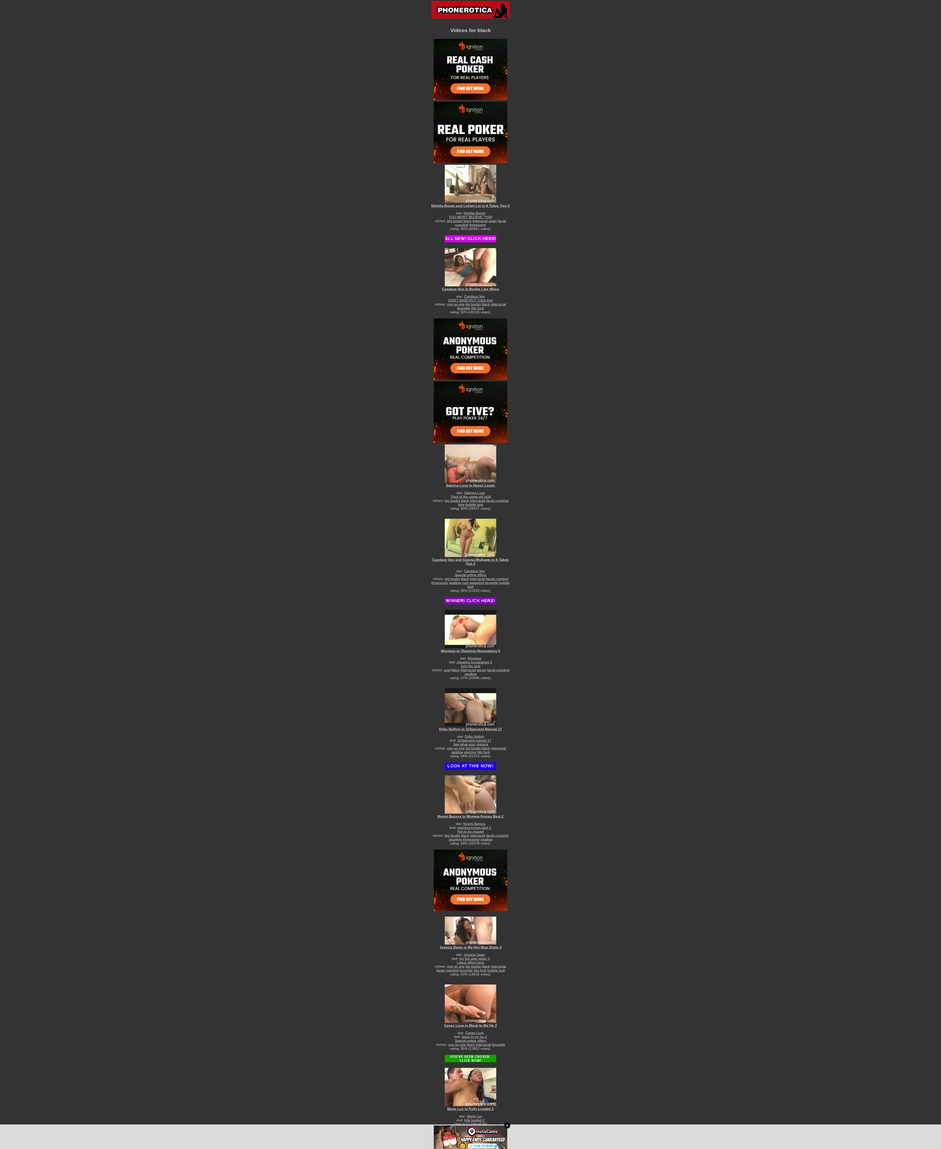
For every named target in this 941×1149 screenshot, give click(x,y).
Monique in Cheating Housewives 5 (470, 651)
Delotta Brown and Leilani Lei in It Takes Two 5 (470, 206)
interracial (480, 221)
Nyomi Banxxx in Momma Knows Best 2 (470, 816)
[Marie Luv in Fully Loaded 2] (470, 1087)
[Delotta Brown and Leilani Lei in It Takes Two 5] (470, 184)
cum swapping (473, 583)
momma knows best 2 (474, 828)
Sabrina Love (474, 493)
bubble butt (474, 504)
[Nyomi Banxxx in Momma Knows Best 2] (470, 794)
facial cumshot (497, 501)
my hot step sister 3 (474, 958)
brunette (463, 308)
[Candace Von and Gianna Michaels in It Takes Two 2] (470, 538)
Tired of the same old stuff (470, 497)
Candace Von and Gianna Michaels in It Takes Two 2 (470, 562)
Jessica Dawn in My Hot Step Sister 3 (471, 947)
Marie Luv (474, 1116)
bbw (461, 504)
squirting (455, 839)
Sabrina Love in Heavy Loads (470, 485)
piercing (470, 752)
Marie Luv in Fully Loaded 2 (470, 1109)
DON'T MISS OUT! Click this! (470, 300)
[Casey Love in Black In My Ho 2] (470, 1003)
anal (447, 670)
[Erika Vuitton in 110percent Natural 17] (470, 707)
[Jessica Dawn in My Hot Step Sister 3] (470, 930)
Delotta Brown (474, 213)
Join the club (470, 666)
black (467, 221)
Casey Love (474, 1033)
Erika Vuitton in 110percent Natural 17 (470, 729)
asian (493, 221)
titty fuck (477, 308)
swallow (455, 583)
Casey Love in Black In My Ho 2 (470, 1025)
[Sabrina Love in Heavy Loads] (470, 463)
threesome (477, 225)
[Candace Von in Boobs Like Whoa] (470, 267)
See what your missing (470, 744)
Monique (474, 658)
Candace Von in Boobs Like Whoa (470, 289)
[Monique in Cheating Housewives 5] (470, 629)
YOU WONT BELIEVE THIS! (470, 217)
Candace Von (474, 296)
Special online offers (470, 575)
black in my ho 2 (474, 1037)
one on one (456, 304)
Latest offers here (470, 962)
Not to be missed (471, 831)
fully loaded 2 (474, 1120)
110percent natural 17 (474, 740)
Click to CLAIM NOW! (470, 1124)
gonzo (481, 670)
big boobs (454, 221)
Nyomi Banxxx (474, 824)
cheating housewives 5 (474, 662)
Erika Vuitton (474, 736)
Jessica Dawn (474, 955)
